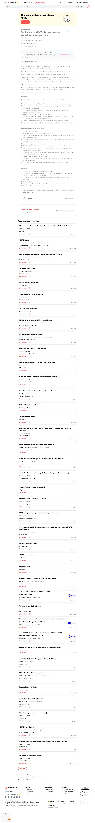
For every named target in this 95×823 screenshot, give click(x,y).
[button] (85, 788)
